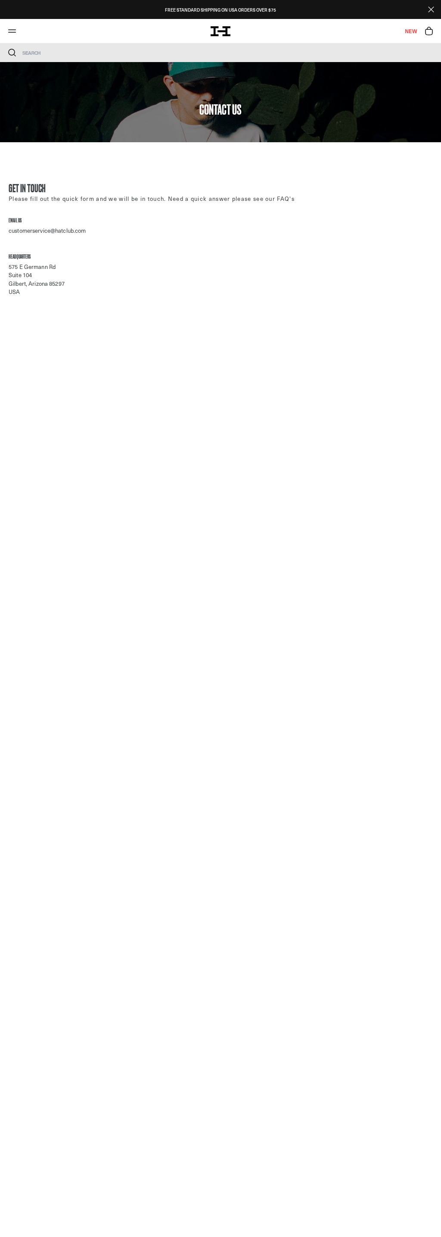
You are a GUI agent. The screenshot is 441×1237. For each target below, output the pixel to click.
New (411, 31)
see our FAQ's (274, 198)
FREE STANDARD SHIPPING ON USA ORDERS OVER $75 (220, 9)
